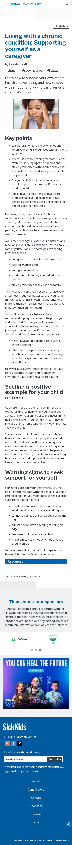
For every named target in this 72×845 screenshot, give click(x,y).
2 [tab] (36, 650)
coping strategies (31, 318)
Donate (36, 814)
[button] (36, 561)
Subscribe (55, 759)
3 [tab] (40, 650)
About (36, 781)
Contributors (36, 789)
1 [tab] (32, 650)
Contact (36, 798)
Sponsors (36, 806)
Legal (21, 771)
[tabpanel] (19, 639)
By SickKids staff (16, 64)
